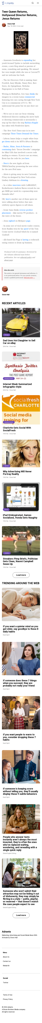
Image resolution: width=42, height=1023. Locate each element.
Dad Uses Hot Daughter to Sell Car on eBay (19, 341)
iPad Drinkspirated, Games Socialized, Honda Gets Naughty (20, 516)
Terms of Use (7, 995)
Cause (6, 509)
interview (17, 185)
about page (8, 260)
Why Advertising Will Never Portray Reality (17, 472)
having (25, 239)
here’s (8, 199)
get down (6, 141)
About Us (6, 957)
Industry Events (8, 378)
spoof (26, 228)
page (28, 221)
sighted (12, 221)
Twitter (5, 983)
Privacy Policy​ (8, 999)
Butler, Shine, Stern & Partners (17, 146)
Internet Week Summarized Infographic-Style (17, 385)
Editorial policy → (29, 277)
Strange (6, 335)
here (27, 158)
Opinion (6, 466)
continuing (6, 149)
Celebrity (6, 553)
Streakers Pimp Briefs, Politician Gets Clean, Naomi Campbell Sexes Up (20, 561)
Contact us (7, 961)
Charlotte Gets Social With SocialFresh (17, 429)
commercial (30, 97)
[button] (38, 3)
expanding (27, 60)
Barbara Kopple (31, 122)
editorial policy (26, 257)
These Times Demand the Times (24, 133)
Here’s (6, 163)
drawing (24, 180)
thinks (32, 94)
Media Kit (6, 966)
